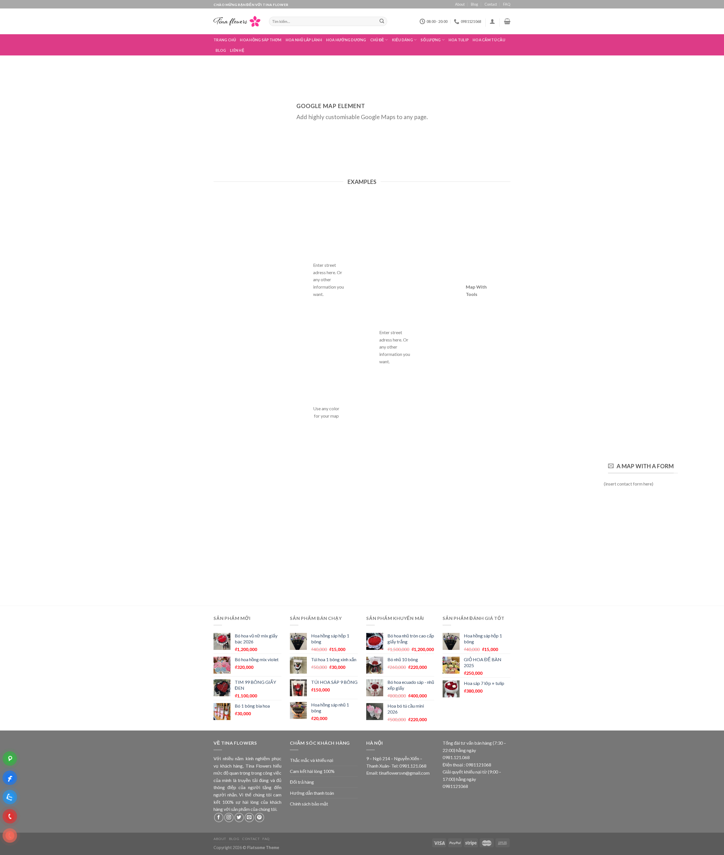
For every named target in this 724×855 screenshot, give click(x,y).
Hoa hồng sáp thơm (260, 40)
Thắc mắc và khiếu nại (311, 760)
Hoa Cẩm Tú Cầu (489, 40)
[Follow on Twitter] (239, 817)
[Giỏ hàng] (507, 21)
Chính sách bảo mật (309, 803)
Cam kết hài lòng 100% (312, 771)
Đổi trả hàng (302, 782)
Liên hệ (237, 50)
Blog (474, 4)
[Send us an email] (249, 817)
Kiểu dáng (402, 40)
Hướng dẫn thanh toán (312, 793)
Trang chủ (225, 40)
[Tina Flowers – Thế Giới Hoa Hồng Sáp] (237, 21)
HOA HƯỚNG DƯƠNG (346, 40)
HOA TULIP (459, 40)
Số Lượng (431, 40)
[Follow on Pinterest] (259, 817)
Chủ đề (377, 40)
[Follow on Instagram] (229, 817)
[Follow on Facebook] (218, 817)
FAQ (506, 4)
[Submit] (382, 21)
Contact (490, 4)
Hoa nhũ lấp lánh (304, 40)
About (460, 4)
